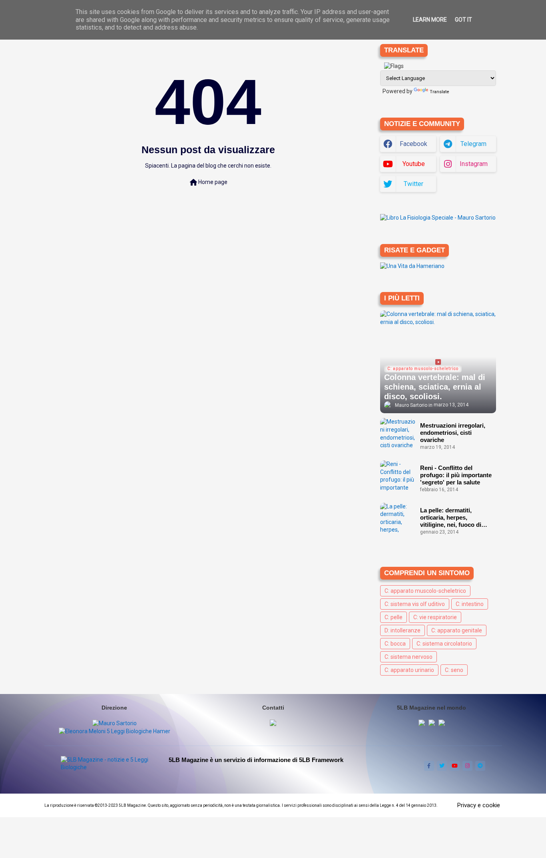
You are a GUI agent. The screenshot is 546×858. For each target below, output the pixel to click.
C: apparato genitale (456, 630)
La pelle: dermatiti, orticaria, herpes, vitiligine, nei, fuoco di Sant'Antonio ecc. (450, 517)
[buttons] (429, 766)
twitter (413, 184)
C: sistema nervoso (408, 657)
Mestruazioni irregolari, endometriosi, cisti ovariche (452, 432)
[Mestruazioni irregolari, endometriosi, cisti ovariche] (398, 434)
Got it (463, 19)
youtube (414, 164)
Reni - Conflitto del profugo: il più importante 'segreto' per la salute (456, 475)
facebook (413, 144)
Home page (208, 182)
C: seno (454, 670)
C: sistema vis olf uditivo (415, 604)
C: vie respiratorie (435, 617)
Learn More (430, 19)
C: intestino (470, 604)
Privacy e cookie (478, 805)
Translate (439, 91)
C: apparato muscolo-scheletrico (425, 591)
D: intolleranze (402, 630)
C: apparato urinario (409, 670)
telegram (473, 144)
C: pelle (394, 617)
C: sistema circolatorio (444, 643)
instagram (474, 164)
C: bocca (395, 643)
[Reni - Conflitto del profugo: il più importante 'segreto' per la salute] (398, 476)
